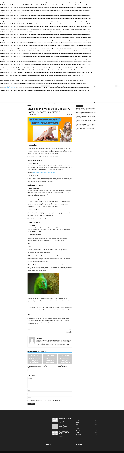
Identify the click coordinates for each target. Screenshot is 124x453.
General (32, 103)
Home (29, 103)
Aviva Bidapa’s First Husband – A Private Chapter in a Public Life (86, 113)
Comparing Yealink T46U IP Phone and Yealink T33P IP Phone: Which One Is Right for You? (85, 125)
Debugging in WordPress (10, 87)
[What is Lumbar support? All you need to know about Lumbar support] (55, 420)
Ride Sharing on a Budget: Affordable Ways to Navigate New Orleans (34, 366)
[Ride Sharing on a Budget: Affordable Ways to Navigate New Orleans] (35, 359)
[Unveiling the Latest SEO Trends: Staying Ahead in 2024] (65, 359)
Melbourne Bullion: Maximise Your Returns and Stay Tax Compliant (85, 117)
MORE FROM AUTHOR (42, 351)
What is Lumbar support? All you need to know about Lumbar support (65, 420)
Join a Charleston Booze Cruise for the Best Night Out (85, 129)
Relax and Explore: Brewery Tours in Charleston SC (86, 121)
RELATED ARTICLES (32, 351)
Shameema (31, 114)
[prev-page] (28, 370)
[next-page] (30, 370)
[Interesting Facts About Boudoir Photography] (55, 426)
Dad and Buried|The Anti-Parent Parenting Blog (44, 172)
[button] (94, 102)
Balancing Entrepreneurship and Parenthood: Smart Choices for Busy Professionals (85, 109)
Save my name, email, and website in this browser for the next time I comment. (45, 400)
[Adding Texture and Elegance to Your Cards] (50, 359)
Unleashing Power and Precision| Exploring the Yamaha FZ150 (62, 331)
